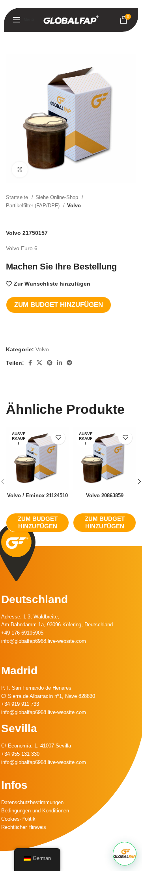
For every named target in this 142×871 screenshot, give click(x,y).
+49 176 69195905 (22, 633)
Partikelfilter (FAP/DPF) (33, 206)
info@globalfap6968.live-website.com (43, 641)
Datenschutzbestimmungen (32, 802)
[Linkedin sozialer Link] (59, 363)
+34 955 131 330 (20, 754)
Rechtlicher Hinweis (23, 827)
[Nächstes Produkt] (132, 218)
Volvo (74, 206)
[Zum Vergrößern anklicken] (20, 169)
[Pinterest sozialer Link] (50, 363)
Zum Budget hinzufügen (58, 304)
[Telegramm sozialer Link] (69, 363)
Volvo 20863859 (104, 495)
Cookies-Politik (18, 819)
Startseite (18, 197)
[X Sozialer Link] (39, 363)
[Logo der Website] (71, 19)
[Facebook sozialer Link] (30, 363)
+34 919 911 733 (20, 704)
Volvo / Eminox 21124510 (37, 495)
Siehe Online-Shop (58, 197)
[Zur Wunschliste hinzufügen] (58, 438)
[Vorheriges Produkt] (116, 218)
